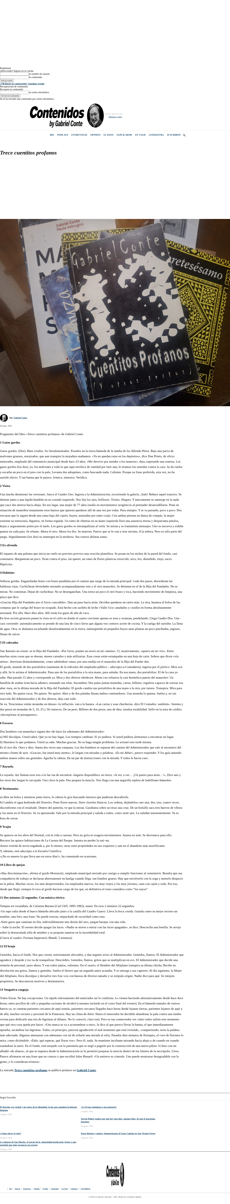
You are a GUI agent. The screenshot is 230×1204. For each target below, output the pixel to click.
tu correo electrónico (39, 92)
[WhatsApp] (28, 210)
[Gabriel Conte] (4, 418)
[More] (39, 210)
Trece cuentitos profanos (30, 1070)
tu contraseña (35, 77)
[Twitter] (17, 115)
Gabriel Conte (20, 418)
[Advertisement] (92, 183)
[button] (184, 135)
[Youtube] (24, 115)
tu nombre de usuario (39, 74)
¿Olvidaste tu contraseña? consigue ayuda (22, 83)
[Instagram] (10, 115)
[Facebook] (2, 115)
